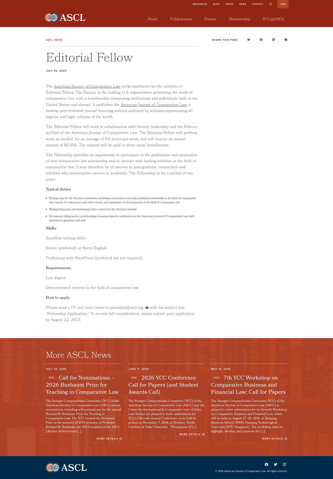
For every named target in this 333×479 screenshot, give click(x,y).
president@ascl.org (126, 308)
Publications (181, 19)
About (152, 19)
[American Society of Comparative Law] (73, 17)
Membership (239, 19)
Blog (216, 4)
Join (283, 4)
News (242, 4)
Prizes (229, 4)
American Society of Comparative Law (87, 87)
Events (210, 19)
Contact (258, 4)
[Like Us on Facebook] (266, 465)
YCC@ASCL (273, 19)
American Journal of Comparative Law (154, 105)
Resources (200, 4)
